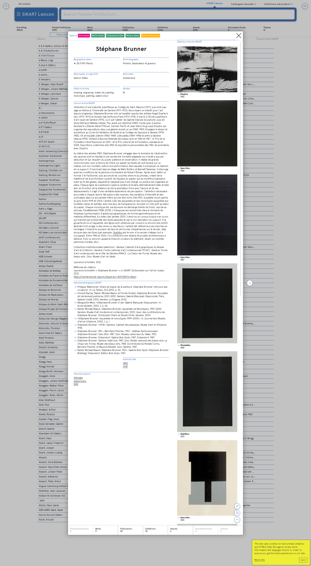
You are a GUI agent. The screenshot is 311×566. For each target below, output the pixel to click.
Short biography (130, 60)
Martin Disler (98, 36)
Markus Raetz (133, 36)
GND (125, 363)
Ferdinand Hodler (115, 36)
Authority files (129, 359)
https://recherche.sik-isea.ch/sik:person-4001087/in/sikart (105, 277)
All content (84, 36)
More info (259, 560)
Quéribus (117, 232)
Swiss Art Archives (150, 36)
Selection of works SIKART (189, 42)
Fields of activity (81, 89)
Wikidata (78, 378)
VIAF (125, 366)
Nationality (128, 74)
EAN (76, 384)
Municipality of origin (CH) (86, 74)
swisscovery (80, 381)
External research (82, 374)
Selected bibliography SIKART (88, 283)
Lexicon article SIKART (84, 103)
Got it (303, 560)
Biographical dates (83, 60)
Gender (126, 89)
